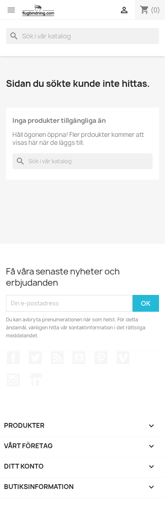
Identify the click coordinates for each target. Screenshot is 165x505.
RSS (57, 357)
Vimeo (123, 357)
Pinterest (101, 357)
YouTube (78, 357)
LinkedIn (35, 379)
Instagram (13, 379)
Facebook (13, 357)
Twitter (35, 357)
